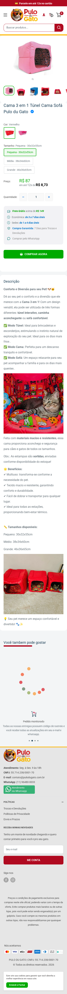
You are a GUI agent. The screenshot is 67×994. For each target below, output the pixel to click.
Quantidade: (10, 197)
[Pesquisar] (58, 28)
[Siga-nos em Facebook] (6, 879)
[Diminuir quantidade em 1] (23, 197)
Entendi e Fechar (17, 985)
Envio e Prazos (12, 819)
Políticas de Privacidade (17, 813)
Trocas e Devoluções (15, 808)
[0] (58, 15)
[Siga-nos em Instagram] (12, 879)
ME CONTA (33, 860)
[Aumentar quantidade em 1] (49, 197)
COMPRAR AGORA (35, 254)
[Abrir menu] (5, 14)
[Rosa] (22, 133)
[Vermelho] (9, 133)
